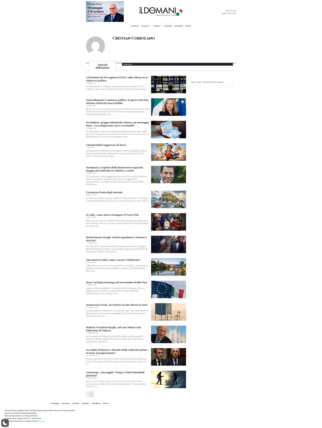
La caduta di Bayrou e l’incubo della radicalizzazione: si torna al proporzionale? (117, 351)
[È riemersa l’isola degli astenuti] (168, 199)
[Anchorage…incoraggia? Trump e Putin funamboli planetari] (168, 379)
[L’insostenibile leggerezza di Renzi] (168, 152)
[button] (5, 423)
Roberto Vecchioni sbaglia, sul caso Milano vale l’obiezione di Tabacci (113, 329)
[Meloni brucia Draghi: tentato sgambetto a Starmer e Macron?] (168, 244)
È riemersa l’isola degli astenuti (104, 192)
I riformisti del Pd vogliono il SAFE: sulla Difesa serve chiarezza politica (117, 79)
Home (193, 82)
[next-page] (91, 394)
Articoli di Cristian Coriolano (213, 82)
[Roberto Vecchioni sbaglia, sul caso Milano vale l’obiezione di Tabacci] (168, 334)
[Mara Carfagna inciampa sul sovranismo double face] (168, 289)
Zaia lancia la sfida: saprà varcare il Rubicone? (113, 259)
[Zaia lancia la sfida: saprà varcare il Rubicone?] (168, 267)
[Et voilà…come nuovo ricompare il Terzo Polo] (168, 222)
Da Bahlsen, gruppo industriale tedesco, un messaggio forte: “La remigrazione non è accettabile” (117, 124)
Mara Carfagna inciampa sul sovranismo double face (116, 282)
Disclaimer (41, 421)
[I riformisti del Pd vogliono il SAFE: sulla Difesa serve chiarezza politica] (168, 84)
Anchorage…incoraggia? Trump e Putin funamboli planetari (115, 374)
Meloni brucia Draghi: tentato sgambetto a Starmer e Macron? (117, 239)
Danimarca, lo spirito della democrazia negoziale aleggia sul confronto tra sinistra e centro (114, 169)
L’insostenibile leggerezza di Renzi (106, 144)
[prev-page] (87, 394)
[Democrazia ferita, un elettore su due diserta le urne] (168, 312)
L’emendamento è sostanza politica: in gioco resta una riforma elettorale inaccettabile (117, 101)
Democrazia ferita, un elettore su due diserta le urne (117, 304)
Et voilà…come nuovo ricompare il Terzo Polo (112, 214)
